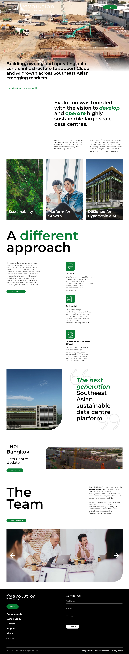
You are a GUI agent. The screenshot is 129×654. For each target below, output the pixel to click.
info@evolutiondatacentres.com (95, 651)
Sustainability (13, 619)
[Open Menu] (121, 7)
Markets (10, 624)
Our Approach (14, 614)
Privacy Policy (117, 651)
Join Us (10, 638)
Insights (10, 628)
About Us (11, 633)
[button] (12, 555)
